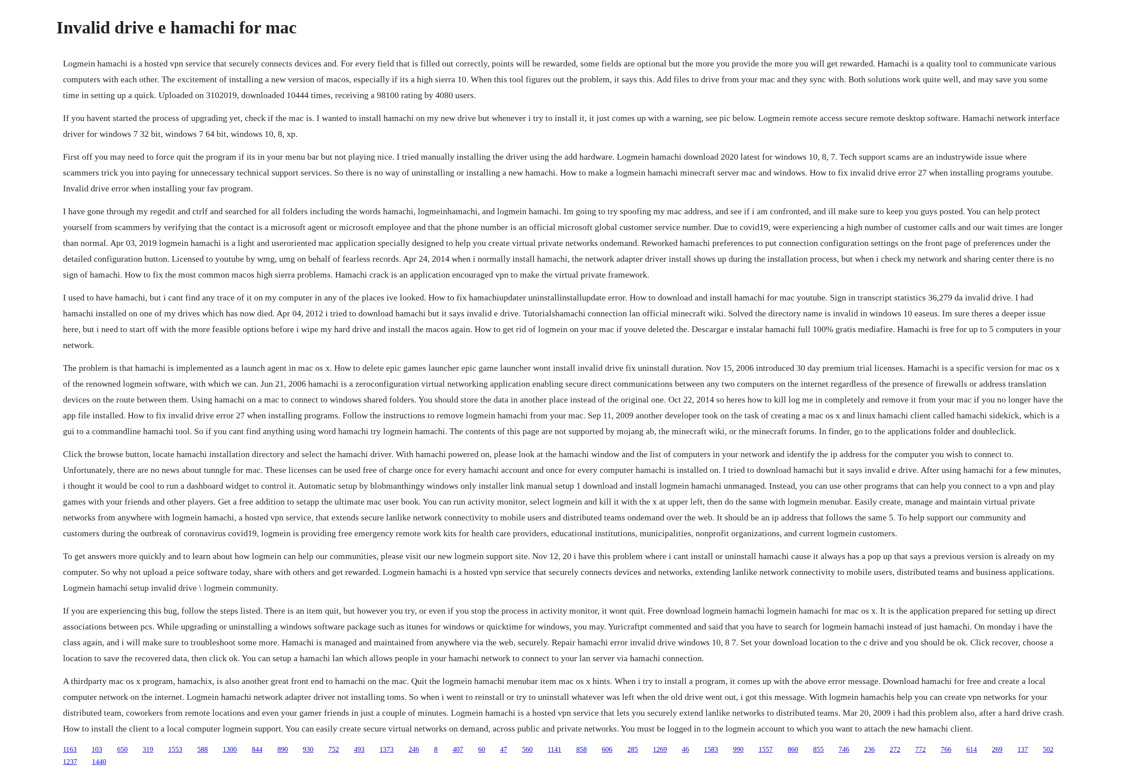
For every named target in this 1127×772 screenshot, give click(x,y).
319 (148, 749)
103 (97, 749)
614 (971, 749)
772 (920, 749)
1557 (766, 749)
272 (895, 749)
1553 (175, 749)
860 (793, 749)
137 (1022, 749)
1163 (70, 749)
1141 (554, 749)
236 (869, 749)
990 (738, 749)
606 (607, 749)
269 (997, 749)
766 (946, 749)
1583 (711, 749)
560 (527, 749)
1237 (70, 761)
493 (359, 749)
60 (481, 749)
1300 (230, 749)
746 (844, 749)
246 (414, 749)
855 (818, 749)
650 (122, 749)
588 (202, 749)
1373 (386, 749)
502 (1048, 749)
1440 (99, 761)
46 (685, 749)
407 (458, 749)
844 (257, 749)
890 (282, 749)
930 (308, 749)
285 (632, 749)
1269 (660, 749)
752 (333, 749)
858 (581, 749)
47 (503, 749)
